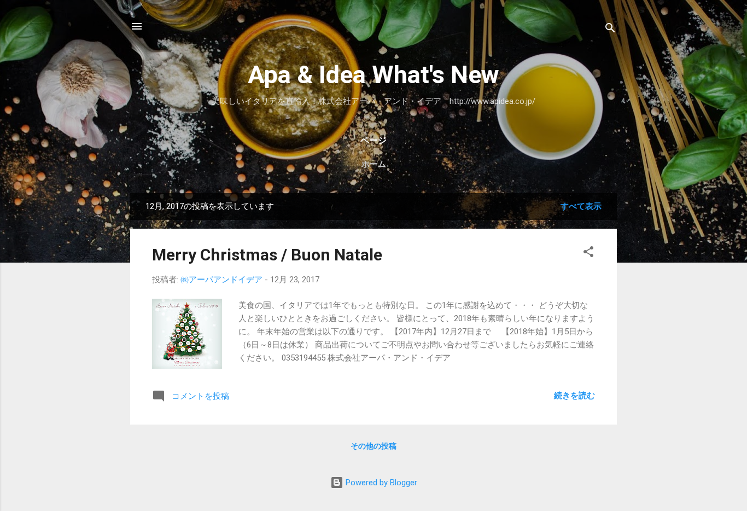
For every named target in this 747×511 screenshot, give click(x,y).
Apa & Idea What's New (373, 74)
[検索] (610, 30)
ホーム (373, 164)
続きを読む (574, 395)
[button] (588, 253)
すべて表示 (581, 206)
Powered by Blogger (380, 482)
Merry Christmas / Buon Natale (267, 254)
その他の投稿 (373, 446)
